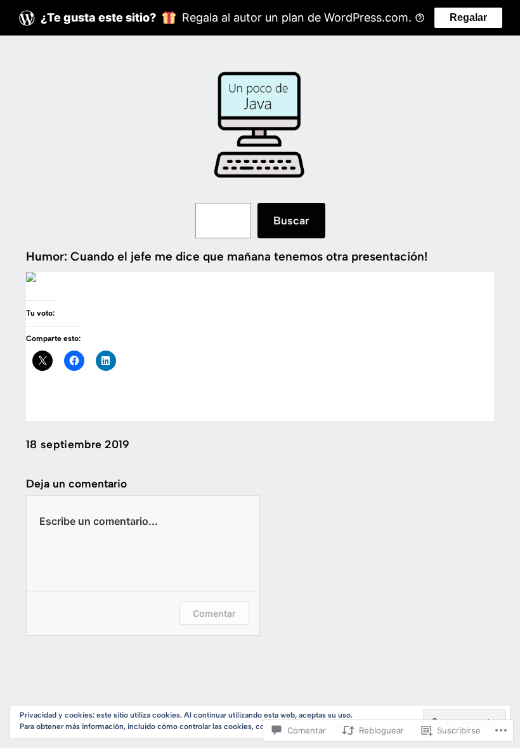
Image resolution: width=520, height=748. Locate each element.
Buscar (291, 220)
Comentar (214, 613)
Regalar (468, 17)
